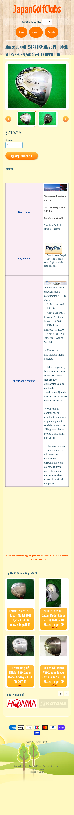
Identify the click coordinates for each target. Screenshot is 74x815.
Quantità (9, 140)
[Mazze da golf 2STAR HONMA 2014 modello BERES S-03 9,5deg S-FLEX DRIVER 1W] (26, 119)
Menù (21, 32)
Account (35, 32)
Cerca (29, 741)
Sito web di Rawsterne (37, 769)
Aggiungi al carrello (21, 156)
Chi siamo (42, 741)
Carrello (51, 32)
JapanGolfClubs (37, 8)
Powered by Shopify (37, 772)
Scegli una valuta (31, 21)
